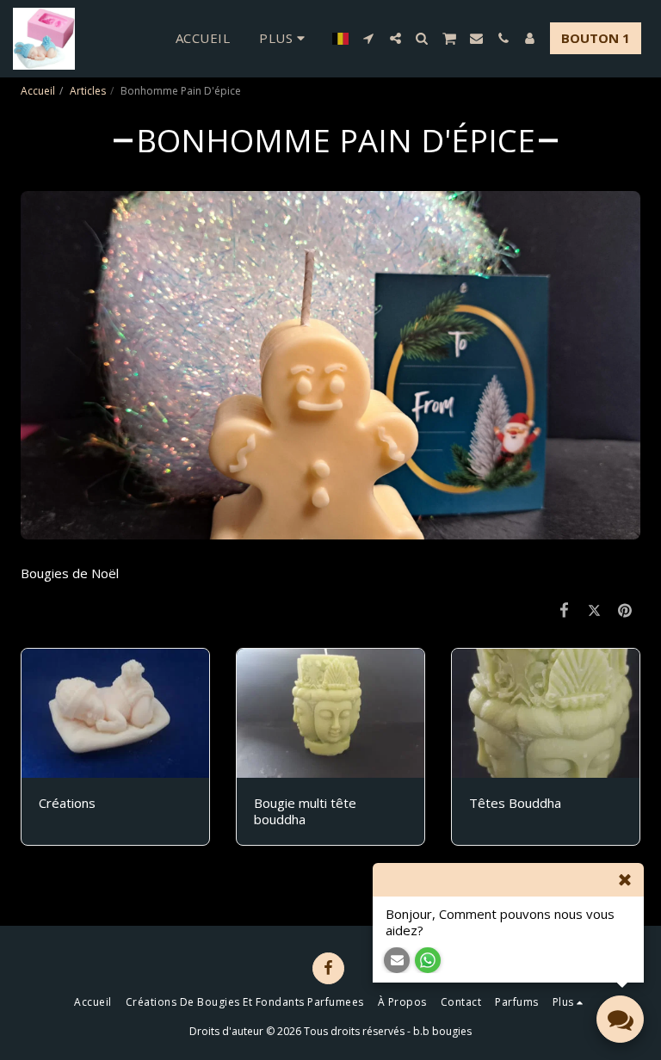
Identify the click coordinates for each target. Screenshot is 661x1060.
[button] (368, 38)
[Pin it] (625, 609)
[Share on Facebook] (564, 609)
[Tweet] (594, 609)
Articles (88, 90)
